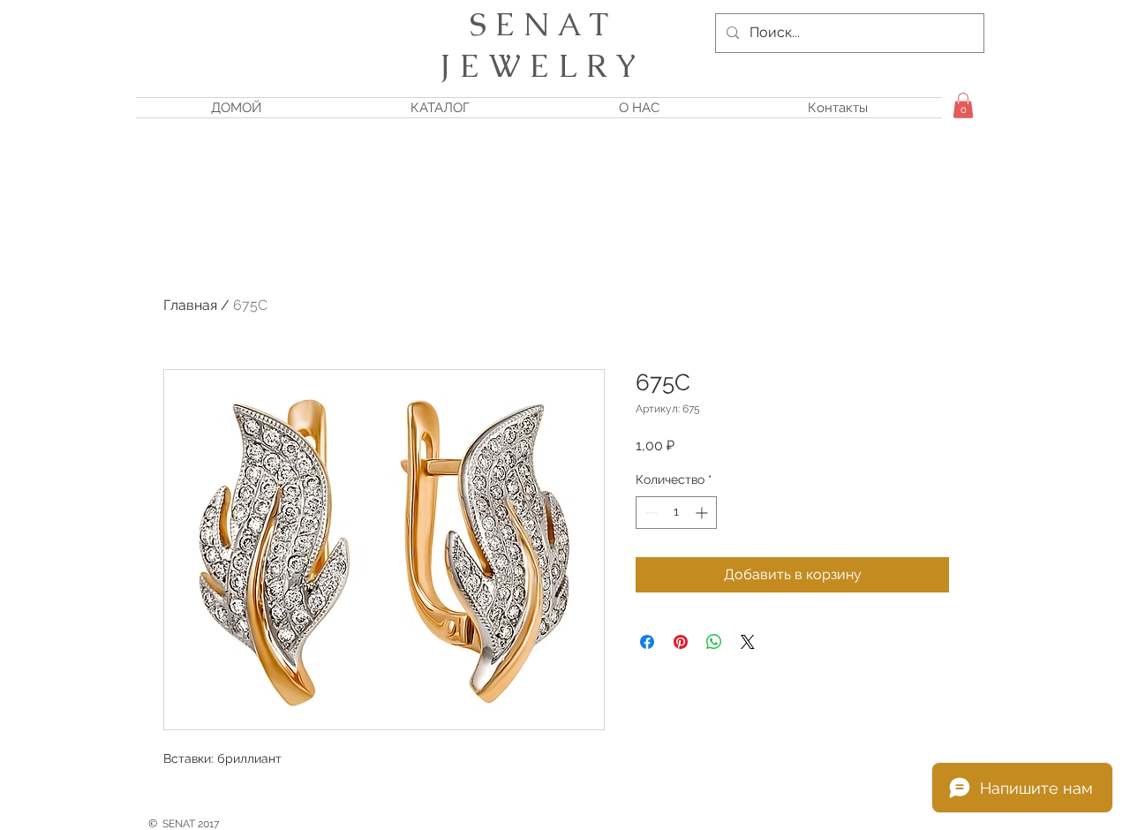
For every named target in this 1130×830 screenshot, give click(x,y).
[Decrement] (649, 512)
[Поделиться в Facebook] (647, 642)
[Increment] (703, 512)
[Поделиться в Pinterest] (680, 642)
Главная (190, 305)
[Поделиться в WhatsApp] (714, 642)
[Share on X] (747, 642)
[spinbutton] (676, 512)
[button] (963, 105)
